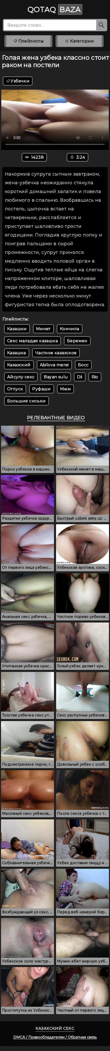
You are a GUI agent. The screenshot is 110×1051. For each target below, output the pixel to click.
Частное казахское (56, 352)
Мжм (65, 389)
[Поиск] (101, 25)
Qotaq (54, 9)
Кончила (69, 328)
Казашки (17, 328)
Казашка (16, 352)
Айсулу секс (21, 376)
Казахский (19, 364)
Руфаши (41, 389)
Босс (83, 364)
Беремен (77, 340)
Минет (43, 328)
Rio (95, 376)
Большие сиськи (26, 401)
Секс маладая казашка (32, 340)
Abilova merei (54, 364)
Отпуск (15, 389)
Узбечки (19, 81)
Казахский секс (55, 1028)
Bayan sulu (56, 376)
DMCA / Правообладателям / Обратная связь (55, 1037)
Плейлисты (30, 41)
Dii (79, 376)
